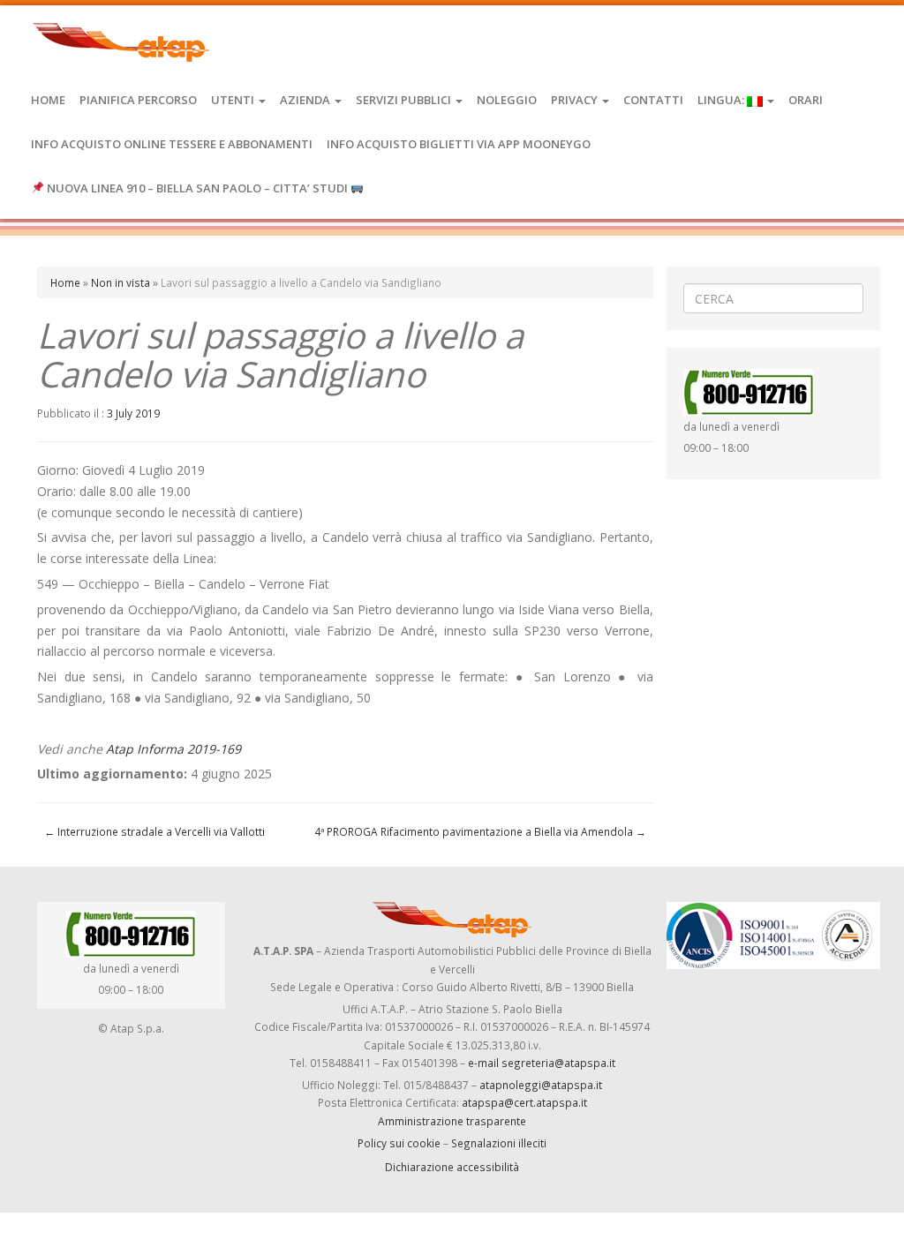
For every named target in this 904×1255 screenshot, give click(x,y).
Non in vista (120, 282)
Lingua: (722, 100)
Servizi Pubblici (405, 100)
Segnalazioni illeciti (498, 1143)
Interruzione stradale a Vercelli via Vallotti (154, 831)
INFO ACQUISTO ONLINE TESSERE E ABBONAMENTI (172, 144)
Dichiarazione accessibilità (452, 1167)
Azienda (306, 100)
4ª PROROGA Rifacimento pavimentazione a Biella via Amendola (480, 831)
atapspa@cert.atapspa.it (524, 1102)
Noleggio (507, 100)
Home (48, 100)
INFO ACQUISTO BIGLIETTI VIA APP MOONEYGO (459, 144)
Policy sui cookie (399, 1143)
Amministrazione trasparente (452, 1121)
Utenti (234, 100)
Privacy (575, 100)
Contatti (653, 100)
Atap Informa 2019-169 (173, 748)
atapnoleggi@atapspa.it (540, 1085)
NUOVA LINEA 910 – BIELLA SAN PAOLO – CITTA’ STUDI (197, 188)
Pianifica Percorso (138, 100)
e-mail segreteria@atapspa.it (541, 1063)
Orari (805, 100)
